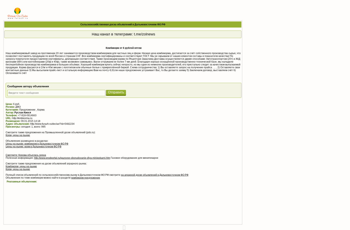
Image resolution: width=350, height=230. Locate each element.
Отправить (116, 92)
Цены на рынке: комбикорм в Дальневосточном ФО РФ (37, 143)
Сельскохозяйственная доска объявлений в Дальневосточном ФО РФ (122, 24)
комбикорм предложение (85, 177)
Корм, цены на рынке (18, 135)
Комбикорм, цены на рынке (21, 166)
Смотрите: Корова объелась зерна (26, 155)
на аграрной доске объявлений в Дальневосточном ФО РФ (154, 175)
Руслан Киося (22, 112)
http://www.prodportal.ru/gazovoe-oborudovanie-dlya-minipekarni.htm (72, 158)
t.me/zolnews (144, 34)
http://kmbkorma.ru (22, 118)
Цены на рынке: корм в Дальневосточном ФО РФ (33, 146)
